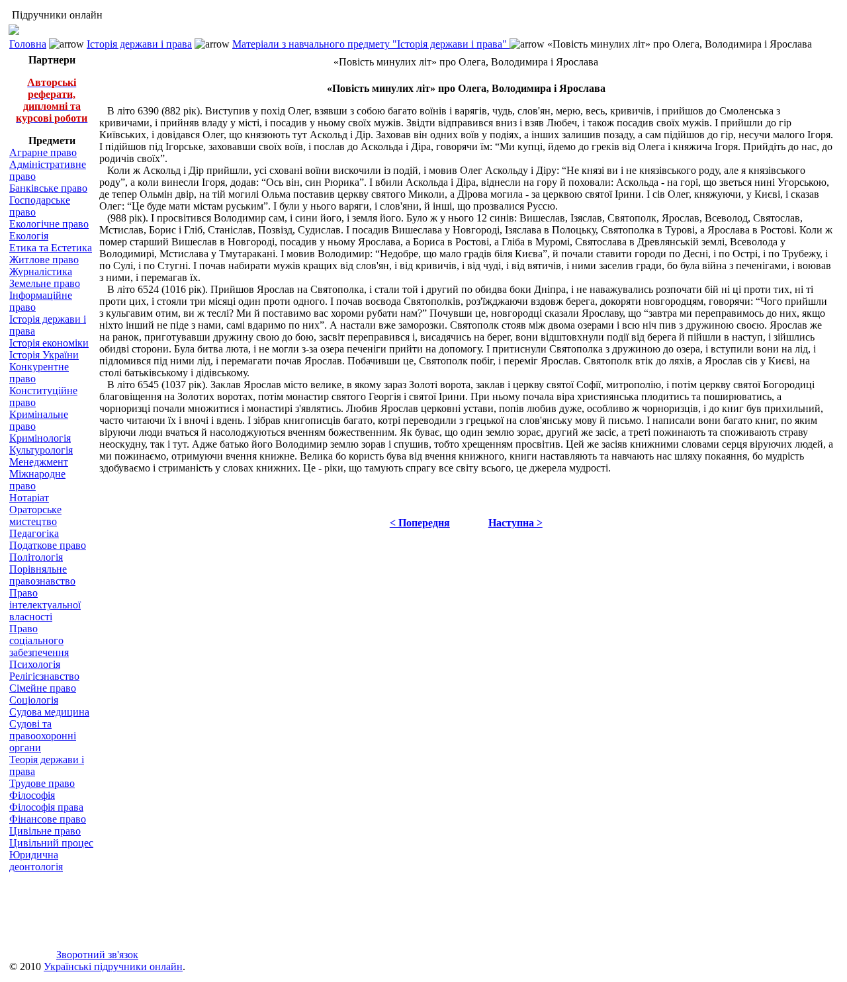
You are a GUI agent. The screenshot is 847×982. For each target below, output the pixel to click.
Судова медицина (49, 711)
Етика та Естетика (50, 247)
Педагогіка (34, 533)
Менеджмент (38, 462)
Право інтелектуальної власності (45, 604)
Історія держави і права (139, 44)
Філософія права (46, 807)
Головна (27, 44)
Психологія (34, 664)
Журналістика (40, 271)
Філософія (32, 795)
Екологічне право (49, 223)
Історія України (44, 354)
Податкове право (47, 545)
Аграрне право (43, 152)
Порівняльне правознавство (42, 575)
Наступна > (515, 522)
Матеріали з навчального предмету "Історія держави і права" (371, 44)
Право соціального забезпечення (39, 640)
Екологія (28, 235)
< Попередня (420, 522)
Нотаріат (29, 497)
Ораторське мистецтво (35, 515)
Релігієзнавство (44, 676)
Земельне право (44, 283)
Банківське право (48, 188)
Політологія (36, 557)
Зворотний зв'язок (97, 954)
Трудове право (42, 783)
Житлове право (44, 259)
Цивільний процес (51, 842)
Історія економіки (49, 342)
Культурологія (41, 450)
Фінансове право (47, 819)
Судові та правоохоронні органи (42, 735)
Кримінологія (40, 438)
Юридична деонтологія (36, 860)
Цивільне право (45, 831)
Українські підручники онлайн (113, 966)
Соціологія (33, 700)
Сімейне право (42, 688)
